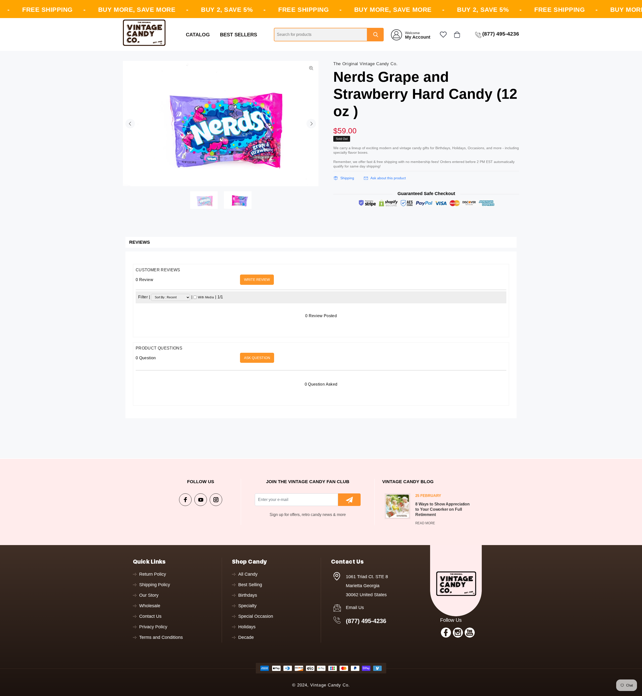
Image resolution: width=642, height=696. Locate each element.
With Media (206, 297)
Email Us (355, 607)
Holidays (247, 626)
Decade (246, 637)
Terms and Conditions (161, 637)
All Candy (248, 574)
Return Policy (152, 574)
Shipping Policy (154, 584)
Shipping (347, 178)
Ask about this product (388, 178)
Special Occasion (255, 616)
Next (311, 123)
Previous (130, 123)
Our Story (148, 595)
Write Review (257, 280)
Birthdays (247, 595)
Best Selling (250, 584)
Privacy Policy (153, 626)
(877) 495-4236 (366, 621)
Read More (425, 523)
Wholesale (149, 605)
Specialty (247, 605)
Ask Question (257, 358)
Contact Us (150, 616)
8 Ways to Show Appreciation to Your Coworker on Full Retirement (442, 509)
